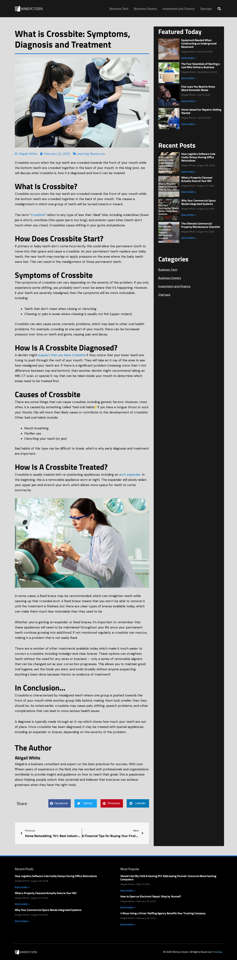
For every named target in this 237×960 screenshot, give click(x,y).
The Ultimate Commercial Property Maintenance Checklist (200, 225)
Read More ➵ (188, 58)
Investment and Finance (179, 9)
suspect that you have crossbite (62, 355)
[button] (219, 9)
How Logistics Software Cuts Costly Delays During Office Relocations (198, 157)
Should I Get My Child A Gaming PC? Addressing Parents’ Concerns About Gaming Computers (168, 877)
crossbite (38, 215)
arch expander (130, 474)
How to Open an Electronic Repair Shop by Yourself (150, 896)
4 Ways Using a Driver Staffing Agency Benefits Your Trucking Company (163, 913)
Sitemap (217, 952)
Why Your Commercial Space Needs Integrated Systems (198, 202)
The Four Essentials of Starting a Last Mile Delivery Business (200, 65)
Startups (206, 9)
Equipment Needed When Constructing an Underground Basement (198, 43)
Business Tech (119, 9)
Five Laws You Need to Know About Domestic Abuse (198, 88)
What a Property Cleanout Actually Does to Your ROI (196, 179)
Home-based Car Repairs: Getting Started (201, 111)
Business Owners (145, 9)
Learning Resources (90, 154)
